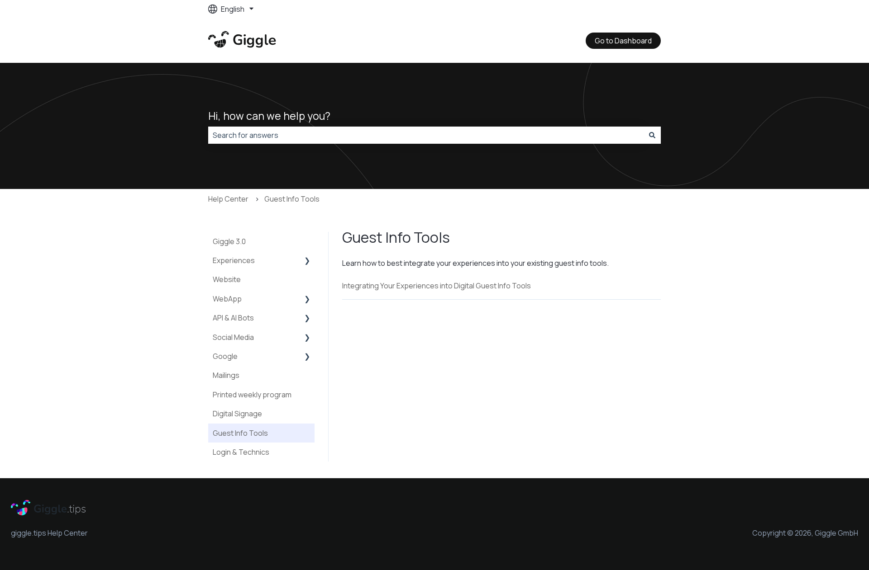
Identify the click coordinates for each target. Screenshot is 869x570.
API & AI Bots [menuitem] (233, 318)
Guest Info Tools (292, 199)
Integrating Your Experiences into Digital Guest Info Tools (436, 286)
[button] (307, 261)
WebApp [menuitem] (227, 299)
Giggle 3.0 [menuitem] (229, 241)
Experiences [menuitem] (234, 260)
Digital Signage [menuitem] (237, 414)
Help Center (228, 199)
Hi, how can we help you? (269, 115)
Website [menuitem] (227, 279)
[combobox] (426, 135)
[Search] (652, 135)
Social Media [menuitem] (233, 337)
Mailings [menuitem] (226, 375)
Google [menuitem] (225, 356)
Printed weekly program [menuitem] (252, 395)
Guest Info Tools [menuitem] (240, 433)
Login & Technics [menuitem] (241, 452)
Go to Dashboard (623, 41)
